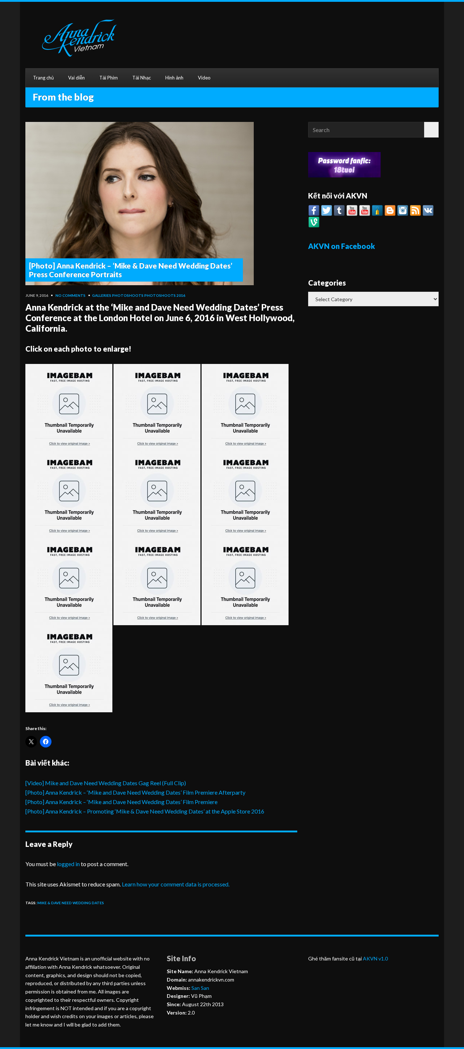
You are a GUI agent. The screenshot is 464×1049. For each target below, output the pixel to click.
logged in (68, 863)
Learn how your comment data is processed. (175, 884)
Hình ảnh (174, 78)
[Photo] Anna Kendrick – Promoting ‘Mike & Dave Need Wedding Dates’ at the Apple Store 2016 (144, 811)
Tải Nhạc (141, 78)
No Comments (70, 295)
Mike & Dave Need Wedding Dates (70, 903)
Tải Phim (108, 78)
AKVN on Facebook (341, 246)
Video (204, 78)
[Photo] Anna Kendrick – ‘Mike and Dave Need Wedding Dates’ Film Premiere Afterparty (135, 792)
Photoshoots (128, 295)
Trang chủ (43, 78)
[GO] (431, 130)
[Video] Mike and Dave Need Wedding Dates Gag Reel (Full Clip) (105, 782)
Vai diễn (76, 78)
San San (199, 988)
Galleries (101, 295)
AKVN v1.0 (375, 958)
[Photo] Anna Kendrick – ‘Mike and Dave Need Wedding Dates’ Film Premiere (121, 801)
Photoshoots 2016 (164, 295)
